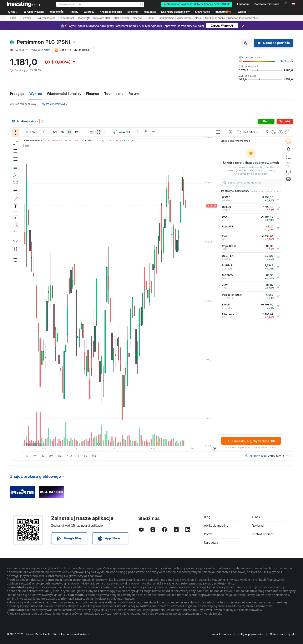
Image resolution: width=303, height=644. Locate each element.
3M (51, 455)
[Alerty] (288, 149)
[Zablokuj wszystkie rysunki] (15, 232)
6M (60, 455)
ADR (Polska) (121, 18)
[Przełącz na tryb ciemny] (274, 132)
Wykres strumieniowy (23, 103)
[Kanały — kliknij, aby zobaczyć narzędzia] (15, 151)
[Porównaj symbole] (45, 132)
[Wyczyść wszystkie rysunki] (15, 259)
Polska (27, 18)
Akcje (13, 18)
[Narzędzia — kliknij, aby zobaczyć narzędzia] (15, 198)
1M (76, 132)
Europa (150, 18)
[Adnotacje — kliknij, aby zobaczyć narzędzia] (15, 206)
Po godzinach (67, 18)
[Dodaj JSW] (278, 286)
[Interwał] (82, 132)
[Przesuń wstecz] (119, 440)
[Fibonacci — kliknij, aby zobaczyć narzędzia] (15, 167)
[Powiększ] (114, 440)
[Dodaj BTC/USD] (278, 306)
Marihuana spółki (215, 18)
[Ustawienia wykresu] (280, 132)
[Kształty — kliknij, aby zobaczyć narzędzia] (15, 159)
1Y (77, 455)
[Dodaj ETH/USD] (278, 316)
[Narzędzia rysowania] (22, 294)
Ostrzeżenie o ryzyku (283, 634)
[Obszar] (92, 132)
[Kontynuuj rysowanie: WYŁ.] (15, 224)
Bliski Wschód (166, 18)
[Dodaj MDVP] (278, 277)
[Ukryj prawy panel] (217, 294)
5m (55, 132)
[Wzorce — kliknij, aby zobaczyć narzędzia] (15, 182)
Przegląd (17, 94)
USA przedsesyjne (45, 18)
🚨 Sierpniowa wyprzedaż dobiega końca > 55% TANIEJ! (196, 4)
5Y (85, 455)
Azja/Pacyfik (184, 18)
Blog (207, 517)
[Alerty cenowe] (137, 132)
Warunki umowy (221, 634)
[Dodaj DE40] (278, 218)
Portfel (208, 534)
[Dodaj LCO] (278, 248)
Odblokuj (283, 61)
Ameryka (137, 18)
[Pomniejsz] (108, 440)
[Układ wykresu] (219, 132)
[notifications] (286, 4)
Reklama (258, 525)
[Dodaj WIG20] (278, 199)
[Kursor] (15, 133)
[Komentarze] (288, 171)
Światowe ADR (101, 18)
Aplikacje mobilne (216, 525)
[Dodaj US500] (278, 208)
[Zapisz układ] (230, 132)
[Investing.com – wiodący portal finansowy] (23, 4)
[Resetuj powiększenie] (130, 440)
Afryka (198, 18)
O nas (256, 517)
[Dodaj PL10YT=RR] (278, 296)
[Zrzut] (267, 132)
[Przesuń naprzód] (125, 440)
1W (35, 455)
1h (62, 132)
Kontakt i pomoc (263, 534)
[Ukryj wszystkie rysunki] (15, 240)
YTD (69, 455)
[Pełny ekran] (287, 132)
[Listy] (288, 156)
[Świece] (98, 132)
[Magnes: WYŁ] (15, 216)
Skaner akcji (202, 11)
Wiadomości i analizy (64, 94)
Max (94, 455)
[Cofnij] (146, 132)
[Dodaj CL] (278, 228)
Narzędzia (211, 542)
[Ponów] (153, 132)
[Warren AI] (288, 179)
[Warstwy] (15, 248)
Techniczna (113, 94)
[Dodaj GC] (278, 238)
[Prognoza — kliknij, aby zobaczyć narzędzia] (15, 190)
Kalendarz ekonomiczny (175, 11)
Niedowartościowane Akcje (243, 18)
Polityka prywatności (250, 634)
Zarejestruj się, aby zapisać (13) (253, 441)
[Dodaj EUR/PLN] (278, 267)
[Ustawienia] (214, 448)
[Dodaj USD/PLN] (278, 257)
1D (69, 132)
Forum (133, 94)
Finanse (92, 94)
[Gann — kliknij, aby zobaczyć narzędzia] (15, 175)
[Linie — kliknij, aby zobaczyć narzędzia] (15, 143)
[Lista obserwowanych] (288, 141)
